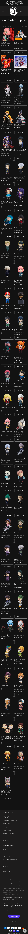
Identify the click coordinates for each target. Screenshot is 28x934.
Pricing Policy (6, 827)
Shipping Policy (7, 817)
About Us (5, 840)
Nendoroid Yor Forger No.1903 (19, 254)
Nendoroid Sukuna (18, 483)
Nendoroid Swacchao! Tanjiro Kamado (19, 737)
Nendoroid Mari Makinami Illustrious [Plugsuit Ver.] (7, 533)
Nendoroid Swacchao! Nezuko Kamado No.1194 (20, 764)
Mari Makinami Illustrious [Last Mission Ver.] (7, 98)
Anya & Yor (3, 42)
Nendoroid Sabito (18, 634)
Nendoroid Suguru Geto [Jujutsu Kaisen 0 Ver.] (7, 176)
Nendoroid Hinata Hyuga (7, 558)
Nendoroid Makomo (19, 712)
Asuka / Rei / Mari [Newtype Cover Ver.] (19, 43)
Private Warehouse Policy (10, 820)
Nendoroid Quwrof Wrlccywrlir (18, 508)
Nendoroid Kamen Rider (7, 355)
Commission (6, 856)
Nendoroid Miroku (5, 583)
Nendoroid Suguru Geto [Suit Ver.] (20, 584)
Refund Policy (7, 823)
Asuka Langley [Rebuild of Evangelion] (6, 70)
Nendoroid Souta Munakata (18, 330)
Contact (5, 863)
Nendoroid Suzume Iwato (7, 329)
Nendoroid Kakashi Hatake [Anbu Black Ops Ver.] (7, 458)
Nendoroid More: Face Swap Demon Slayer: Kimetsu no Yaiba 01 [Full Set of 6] (7, 738)
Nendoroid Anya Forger (6, 431)
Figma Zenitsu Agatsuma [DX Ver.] (7, 125)
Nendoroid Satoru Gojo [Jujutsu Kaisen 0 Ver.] (20, 176)
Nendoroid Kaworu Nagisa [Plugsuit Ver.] (19, 457)
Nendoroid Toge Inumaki (7, 279)
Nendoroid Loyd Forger (6, 253)
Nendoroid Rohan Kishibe (20, 608)
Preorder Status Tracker (9, 853)
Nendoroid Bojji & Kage (19, 383)
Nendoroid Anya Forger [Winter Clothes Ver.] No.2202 (20, 280)
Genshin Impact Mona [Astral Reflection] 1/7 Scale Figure (19, 70)
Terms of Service (7, 837)
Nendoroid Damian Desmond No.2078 (19, 533)
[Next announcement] (25, 3)
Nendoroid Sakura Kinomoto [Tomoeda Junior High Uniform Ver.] (20, 687)
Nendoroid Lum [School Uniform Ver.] (7, 229)
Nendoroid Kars (5, 685)
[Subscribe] (23, 911)
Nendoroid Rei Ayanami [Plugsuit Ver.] (7, 634)
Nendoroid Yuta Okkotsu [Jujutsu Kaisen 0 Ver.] (20, 150)
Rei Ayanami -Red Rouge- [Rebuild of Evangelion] (19, 99)
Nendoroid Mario (5, 305)
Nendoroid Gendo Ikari (19, 305)
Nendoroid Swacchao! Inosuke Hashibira (6, 791)
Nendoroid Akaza (5, 383)
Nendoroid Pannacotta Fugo (19, 660)
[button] (3, 11)
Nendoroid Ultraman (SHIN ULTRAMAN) (19, 432)
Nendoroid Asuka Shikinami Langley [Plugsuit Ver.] (18, 356)
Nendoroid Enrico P (5, 712)
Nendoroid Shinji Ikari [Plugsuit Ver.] (6, 609)
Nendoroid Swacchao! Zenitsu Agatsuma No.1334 (6, 765)
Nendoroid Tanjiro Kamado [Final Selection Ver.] (7, 202)
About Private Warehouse (10, 859)
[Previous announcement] (2, 3)
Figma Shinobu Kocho (19, 124)
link (16, 899)
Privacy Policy (7, 830)
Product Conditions (8, 833)
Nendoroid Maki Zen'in (6, 507)
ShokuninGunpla (16, 933)
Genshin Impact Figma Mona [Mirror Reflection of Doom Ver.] (7, 150)
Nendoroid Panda (5, 483)
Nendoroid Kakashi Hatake (19, 559)
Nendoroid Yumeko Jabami (19, 228)
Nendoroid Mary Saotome (7, 407)
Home (4, 849)
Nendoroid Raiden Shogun (18, 202)
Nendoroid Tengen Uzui (20, 407)
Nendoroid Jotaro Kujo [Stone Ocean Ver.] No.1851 (6, 660)
